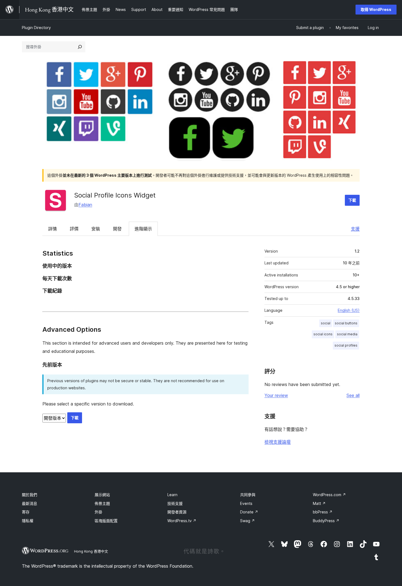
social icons (323, 334)
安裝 (95, 228)
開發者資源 (177, 512)
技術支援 (175, 503)
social (325, 323)
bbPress (323, 512)
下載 (352, 200)
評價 (74, 228)
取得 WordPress (376, 9)
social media (347, 334)
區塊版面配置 (106, 520)
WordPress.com (329, 494)
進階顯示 (143, 228)
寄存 (26, 512)
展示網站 (102, 494)
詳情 (52, 228)
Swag (247, 520)
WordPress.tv (181, 520)
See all (353, 395)
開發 (117, 228)
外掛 (98, 512)
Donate (249, 512)
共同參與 (247, 494)
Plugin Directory (36, 27)
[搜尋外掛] (79, 46)
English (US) (349, 310)
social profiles (345, 345)
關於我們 (29, 494)
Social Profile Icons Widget (115, 195)
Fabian (85, 204)
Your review (276, 395)
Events (246, 503)
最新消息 (29, 503)
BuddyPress (326, 520)
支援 (355, 228)
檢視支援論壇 (277, 442)
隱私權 (27, 520)
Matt (319, 503)
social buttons (346, 323)
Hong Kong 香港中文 (91, 551)
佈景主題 (102, 503)
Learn (172, 494)
